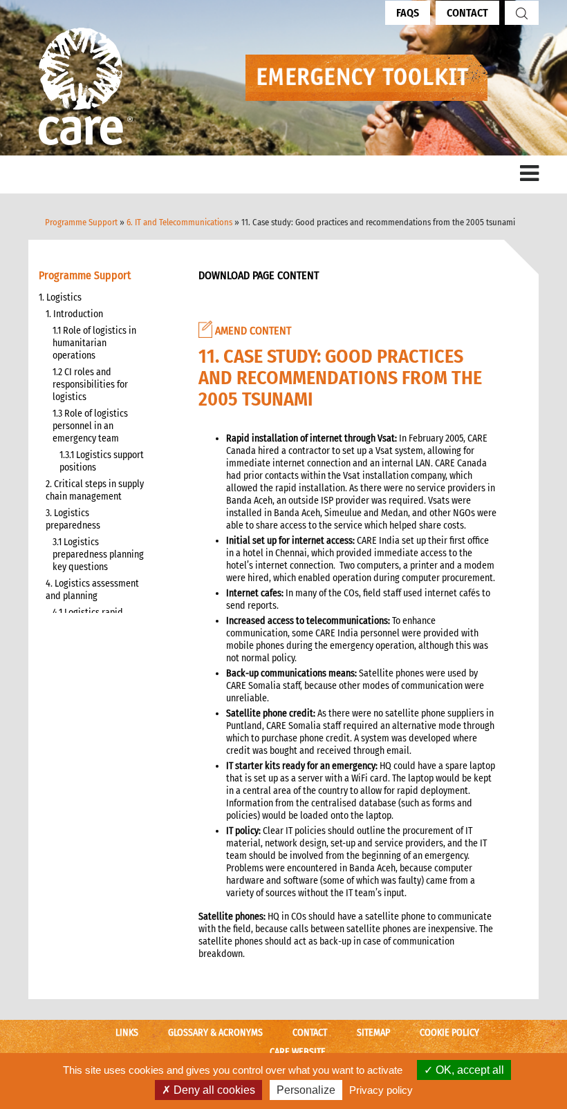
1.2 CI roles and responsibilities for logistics (90, 384)
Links (126, 1033)
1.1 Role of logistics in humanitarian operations (94, 343)
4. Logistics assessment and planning (92, 590)
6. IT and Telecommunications (179, 222)
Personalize (306, 1090)
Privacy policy (381, 1090)
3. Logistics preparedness (73, 519)
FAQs (407, 12)
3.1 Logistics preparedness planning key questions (98, 554)
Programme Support (81, 222)
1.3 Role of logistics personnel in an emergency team (90, 426)
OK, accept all (468, 1070)
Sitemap (373, 1033)
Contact (467, 12)
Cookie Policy (449, 1033)
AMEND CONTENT (251, 330)
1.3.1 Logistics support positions (101, 461)
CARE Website (298, 1052)
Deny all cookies (213, 1090)
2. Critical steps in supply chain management (95, 490)
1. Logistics (60, 297)
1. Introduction (74, 314)
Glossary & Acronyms (215, 1033)
